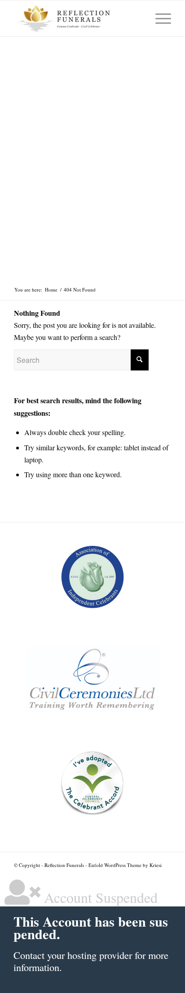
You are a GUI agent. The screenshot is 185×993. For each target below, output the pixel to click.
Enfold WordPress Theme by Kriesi (125, 865)
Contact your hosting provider (72, 955)
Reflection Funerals (64, 865)
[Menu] (158, 18)
